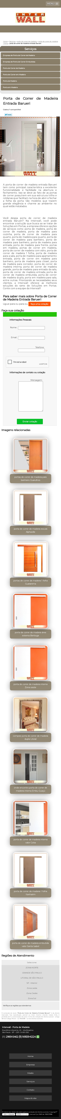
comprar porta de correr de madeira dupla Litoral (30, 737)
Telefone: (40, 347)
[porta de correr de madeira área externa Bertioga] (30, 610)
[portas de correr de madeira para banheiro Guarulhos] (30, 454)
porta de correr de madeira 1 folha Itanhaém (30, 893)
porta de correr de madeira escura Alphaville (30, 530)
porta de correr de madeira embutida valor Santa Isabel (30, 945)
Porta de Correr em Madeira (14, 74)
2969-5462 (12, 1036)
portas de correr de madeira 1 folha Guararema (30, 582)
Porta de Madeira (10, 81)
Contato (30, 1090)
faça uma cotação (39, 304)
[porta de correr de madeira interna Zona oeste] (30, 662)
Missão (30, 1073)
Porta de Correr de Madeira (14, 68)
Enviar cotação (30, 421)
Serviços (30, 49)
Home (30, 1056)
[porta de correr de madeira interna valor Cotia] (30, 817)
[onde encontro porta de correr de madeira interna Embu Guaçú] (30, 765)
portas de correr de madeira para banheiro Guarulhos (30, 478)
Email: (14, 337)
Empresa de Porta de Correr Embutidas (19, 62)
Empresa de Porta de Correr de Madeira (19, 55)
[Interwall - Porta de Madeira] (30, 16)
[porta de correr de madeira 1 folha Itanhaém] (30, 869)
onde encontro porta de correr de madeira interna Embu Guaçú (30, 789)
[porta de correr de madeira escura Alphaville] (30, 506)
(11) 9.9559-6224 (27, 1036)
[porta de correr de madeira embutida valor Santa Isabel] (30, 920)
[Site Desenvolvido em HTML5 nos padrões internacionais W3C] (22, 1114)
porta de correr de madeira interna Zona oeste (31, 686)
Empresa (30, 1064)
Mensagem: (36, 380)
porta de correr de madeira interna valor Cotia (31, 841)
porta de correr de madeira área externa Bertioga (30, 634)
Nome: (14, 327)
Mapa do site (30, 1098)
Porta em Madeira (10, 87)
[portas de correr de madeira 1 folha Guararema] (30, 558)
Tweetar (8, 114)
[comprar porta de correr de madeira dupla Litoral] (30, 713)
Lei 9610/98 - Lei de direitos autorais (30, 1019)
